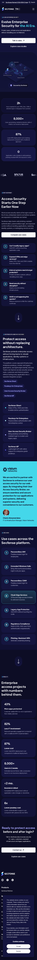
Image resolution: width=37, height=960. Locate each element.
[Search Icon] (32, 2)
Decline (18, 951)
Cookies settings (18, 941)
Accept (18, 946)
